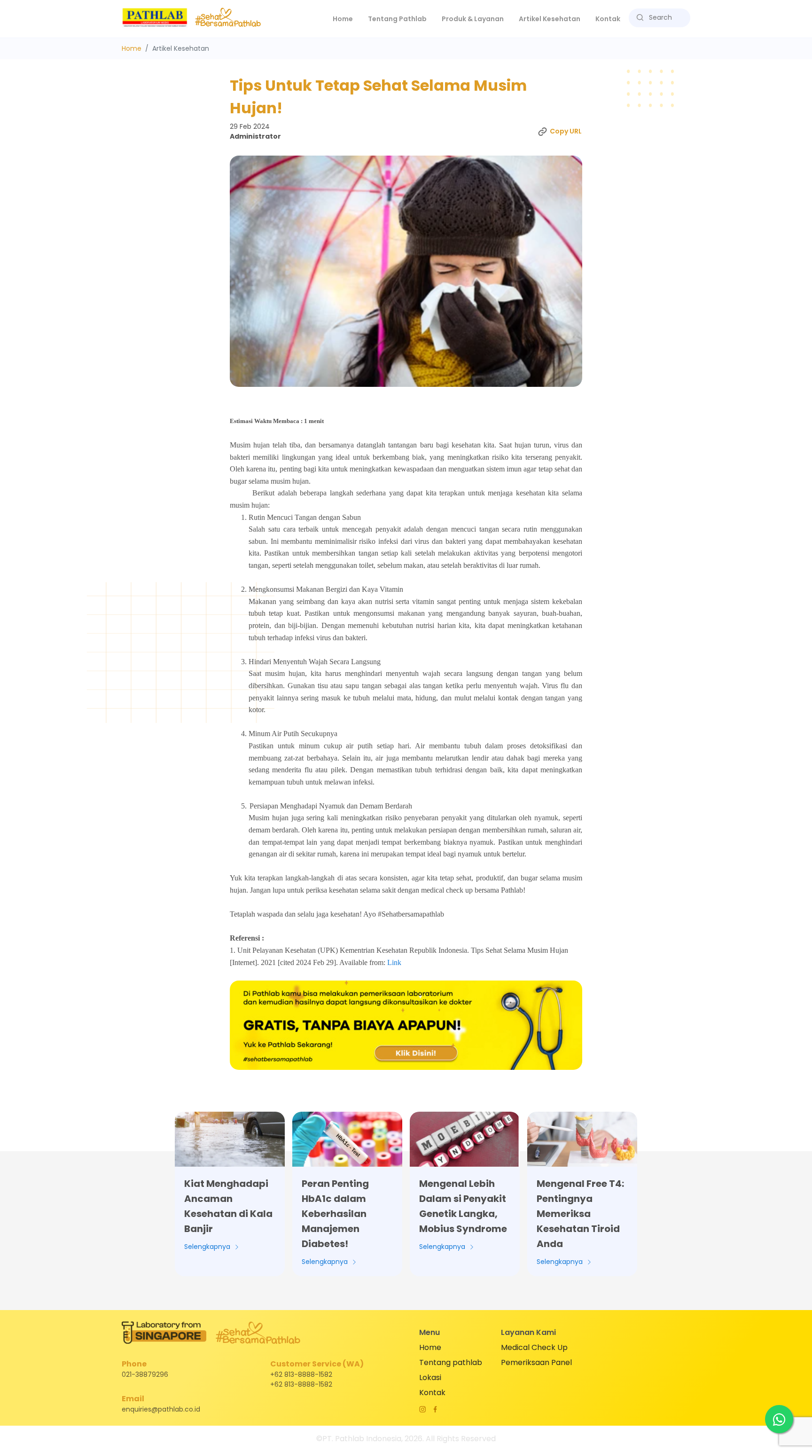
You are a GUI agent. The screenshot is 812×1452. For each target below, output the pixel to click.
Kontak (607, 19)
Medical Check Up (534, 1347)
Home (346, 19)
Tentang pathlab (450, 1362)
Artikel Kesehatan (549, 19)
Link (394, 962)
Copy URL (566, 131)
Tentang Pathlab (397, 19)
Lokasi (430, 1377)
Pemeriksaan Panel (536, 1362)
